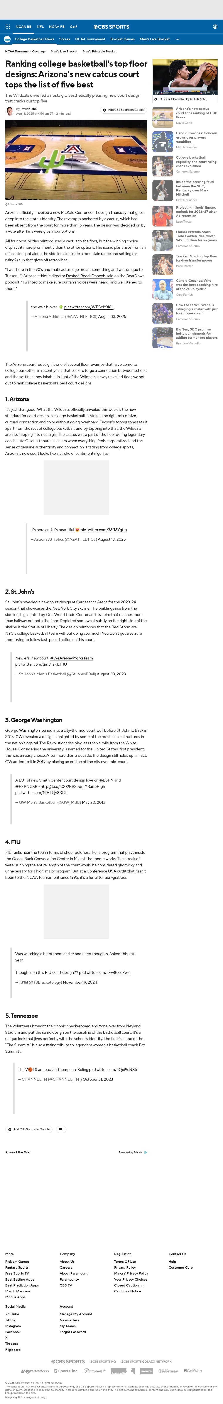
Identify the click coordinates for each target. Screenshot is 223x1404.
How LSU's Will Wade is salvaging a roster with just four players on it (197, 309)
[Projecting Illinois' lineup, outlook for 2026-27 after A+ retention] (162, 216)
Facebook (12, 1332)
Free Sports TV (17, 1273)
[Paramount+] (94, 1370)
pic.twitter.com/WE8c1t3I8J (88, 307)
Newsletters (69, 1320)
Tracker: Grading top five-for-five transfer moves (196, 258)
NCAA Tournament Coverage (25, 52)
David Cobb (28, 109)
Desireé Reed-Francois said (89, 275)
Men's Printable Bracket (100, 52)
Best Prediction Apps (22, 1285)
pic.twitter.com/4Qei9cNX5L (114, 1069)
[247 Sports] (35, 1370)
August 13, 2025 (112, 316)
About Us (67, 1262)
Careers (66, 1267)
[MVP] (146, 1369)
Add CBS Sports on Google (126, 110)
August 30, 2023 (111, 674)
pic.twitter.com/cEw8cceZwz (104, 972)
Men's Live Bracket (64, 52)
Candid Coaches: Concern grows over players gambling (196, 137)
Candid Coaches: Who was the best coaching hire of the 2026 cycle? (197, 284)
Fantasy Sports (17, 1267)
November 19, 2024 (80, 982)
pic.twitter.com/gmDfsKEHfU (41, 664)
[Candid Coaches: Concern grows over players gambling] (162, 141)
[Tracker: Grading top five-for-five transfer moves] (162, 264)
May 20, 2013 (93, 802)
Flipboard (13, 1350)
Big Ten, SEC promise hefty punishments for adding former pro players (197, 333)
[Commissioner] (123, 1369)
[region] (185, 77)
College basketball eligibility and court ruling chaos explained (196, 161)
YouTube (12, 1314)
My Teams (68, 1326)
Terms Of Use (125, 1262)
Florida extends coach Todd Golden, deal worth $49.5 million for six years (196, 236)
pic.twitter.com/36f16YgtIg (104, 529)
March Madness (17, 1291)
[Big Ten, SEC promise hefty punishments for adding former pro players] (162, 337)
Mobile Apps (15, 1297)
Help (172, 1262)
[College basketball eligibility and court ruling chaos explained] (162, 166)
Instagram (13, 1326)
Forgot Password (73, 1332)
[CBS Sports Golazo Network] (146, 1361)
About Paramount (74, 1273)
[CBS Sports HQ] (103, 1361)
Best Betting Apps (19, 1279)
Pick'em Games (17, 1262)
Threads (11, 1344)
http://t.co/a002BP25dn (62, 786)
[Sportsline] (66, 1370)
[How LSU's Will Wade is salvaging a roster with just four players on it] (162, 313)
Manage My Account (76, 1314)
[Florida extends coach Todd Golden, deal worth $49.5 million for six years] (162, 240)
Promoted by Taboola (130, 1152)
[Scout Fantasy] (169, 1371)
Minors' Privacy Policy (131, 1273)
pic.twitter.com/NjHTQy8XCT (41, 792)
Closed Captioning (129, 1281)
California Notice (127, 1287)
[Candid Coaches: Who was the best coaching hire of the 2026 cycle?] (162, 289)
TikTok (10, 1320)
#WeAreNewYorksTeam (71, 658)
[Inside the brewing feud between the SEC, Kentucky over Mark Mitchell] (162, 190)
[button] (8, 27)
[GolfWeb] (193, 1371)
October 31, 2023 (98, 1079)
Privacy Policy (125, 1267)
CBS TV (66, 1285)
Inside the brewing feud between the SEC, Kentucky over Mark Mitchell (195, 188)
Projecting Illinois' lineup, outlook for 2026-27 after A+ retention (196, 211)
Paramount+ (69, 1279)
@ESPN (106, 780)
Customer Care (181, 1267)
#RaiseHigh (94, 786)
